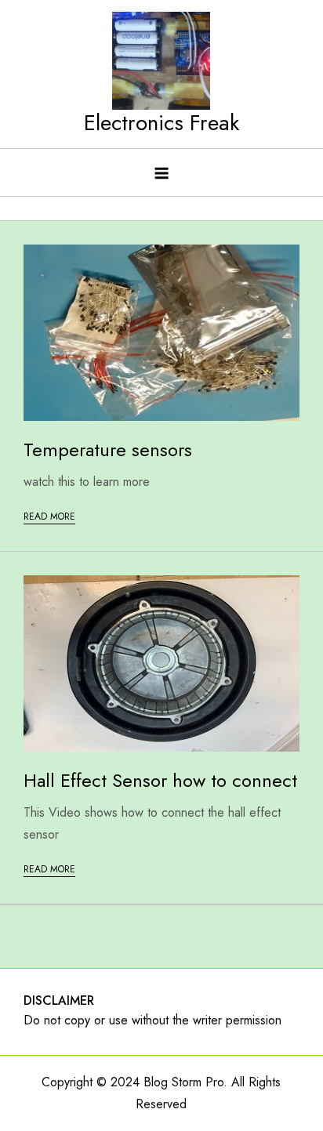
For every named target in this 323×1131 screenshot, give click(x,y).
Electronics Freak (161, 123)
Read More (49, 516)
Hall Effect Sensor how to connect (160, 780)
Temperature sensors (108, 449)
